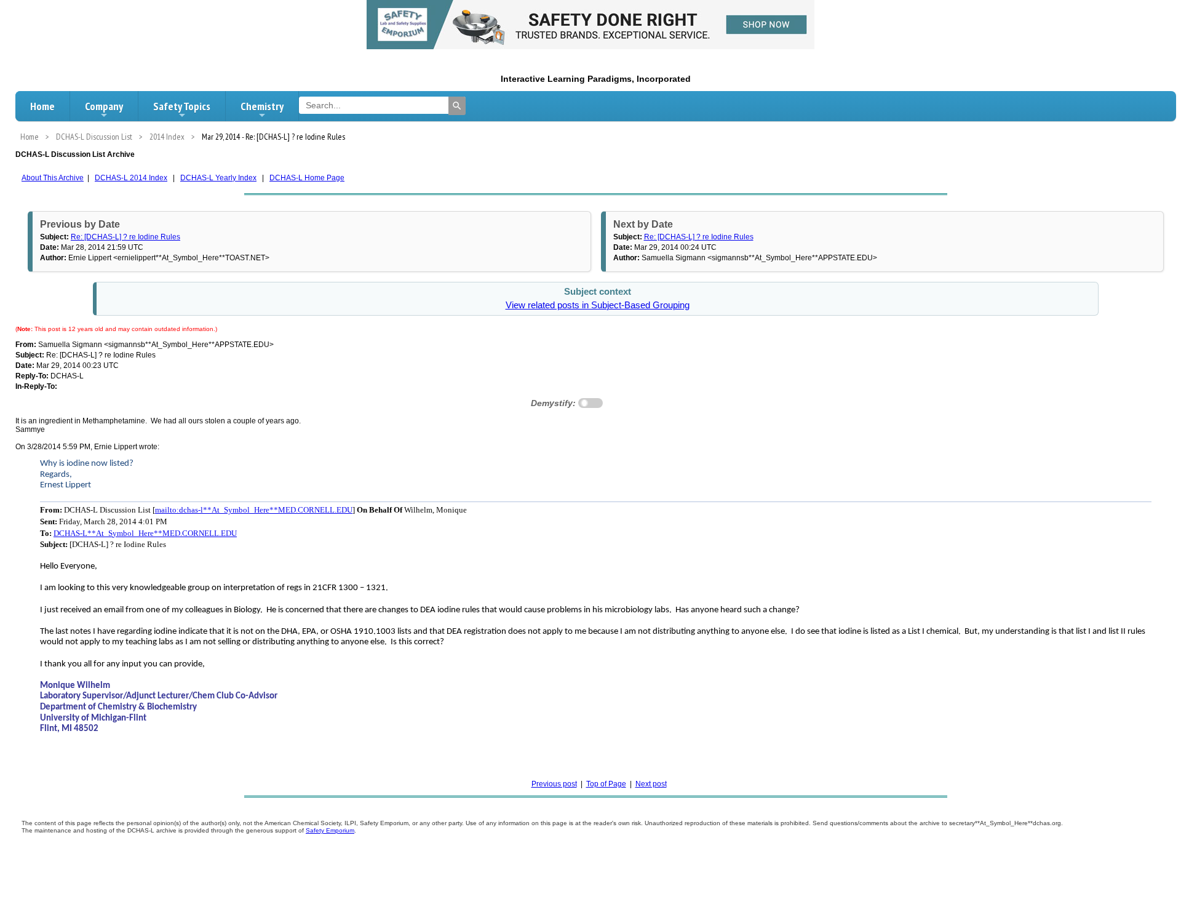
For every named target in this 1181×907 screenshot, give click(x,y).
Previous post (554, 784)
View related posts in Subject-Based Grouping (598, 305)
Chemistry (262, 106)
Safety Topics (181, 106)
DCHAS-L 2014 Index (131, 178)
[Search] (457, 106)
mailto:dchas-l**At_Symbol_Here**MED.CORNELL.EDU (253, 509)
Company (104, 106)
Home (42, 106)
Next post (651, 784)
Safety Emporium (330, 830)
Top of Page (606, 784)
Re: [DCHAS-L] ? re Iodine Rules (125, 237)
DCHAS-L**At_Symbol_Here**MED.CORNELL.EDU (145, 533)
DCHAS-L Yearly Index (218, 178)
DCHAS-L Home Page (306, 178)
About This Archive (53, 178)
